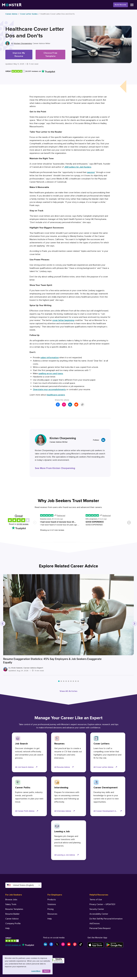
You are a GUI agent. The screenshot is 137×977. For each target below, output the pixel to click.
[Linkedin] (103, 440)
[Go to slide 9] (78, 681)
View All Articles (68, 691)
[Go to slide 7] (73, 681)
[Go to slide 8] (75, 681)
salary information (49, 357)
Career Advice (11, 14)
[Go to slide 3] (63, 681)
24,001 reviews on (13, 945)
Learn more (35, 971)
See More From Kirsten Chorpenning (55, 468)
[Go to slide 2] (61, 681)
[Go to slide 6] (71, 681)
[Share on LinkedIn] (70, 405)
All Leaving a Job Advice (64, 855)
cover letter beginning (63, 320)
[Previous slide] (2, 623)
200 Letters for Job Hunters (77, 167)
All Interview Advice (62, 811)
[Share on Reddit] (76, 405)
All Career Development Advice (107, 811)
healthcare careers (56, 394)
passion (91, 172)
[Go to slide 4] (66, 681)
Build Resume (120, 5)
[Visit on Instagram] (64, 405)
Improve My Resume (19, 54)
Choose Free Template (50, 54)
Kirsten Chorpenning (23, 43)
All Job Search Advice (24, 767)
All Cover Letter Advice (103, 767)
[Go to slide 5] (68, 681)
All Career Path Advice (24, 811)
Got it (46, 971)
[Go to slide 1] (59, 681)
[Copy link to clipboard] (82, 405)
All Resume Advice (62, 767)
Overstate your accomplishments (49, 389)
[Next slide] (134, 623)
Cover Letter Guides (29, 14)
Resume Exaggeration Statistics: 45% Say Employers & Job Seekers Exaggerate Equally (52, 660)
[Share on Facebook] (58, 405)
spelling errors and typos (50, 373)
